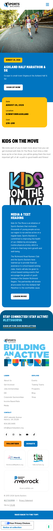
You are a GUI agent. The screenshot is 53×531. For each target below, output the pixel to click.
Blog (33, 393)
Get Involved (9, 385)
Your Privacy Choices (20, 523)
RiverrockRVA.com (26, 488)
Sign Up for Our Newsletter (19, 326)
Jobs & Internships (11, 389)
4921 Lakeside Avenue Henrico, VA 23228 (13, 418)
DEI (5, 393)
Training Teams (38, 385)
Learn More (20, 296)
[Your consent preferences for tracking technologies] (48, 526)
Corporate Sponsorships (14, 397)
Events (34, 381)
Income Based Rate (12, 401)
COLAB (12, 505)
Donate (30, 444)
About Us (8, 381)
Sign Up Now (13, 87)
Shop (34, 397)
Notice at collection (12, 527)
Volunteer (12, 444)
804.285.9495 (9, 424)
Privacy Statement (26, 500)
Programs (36, 389)
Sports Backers (12, 5)
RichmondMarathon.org (14, 465)
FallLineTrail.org (38, 465)
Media (6, 406)
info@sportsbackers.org (14, 428)
